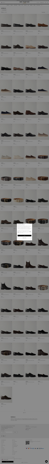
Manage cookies (24, 237)
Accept (24, 235)
